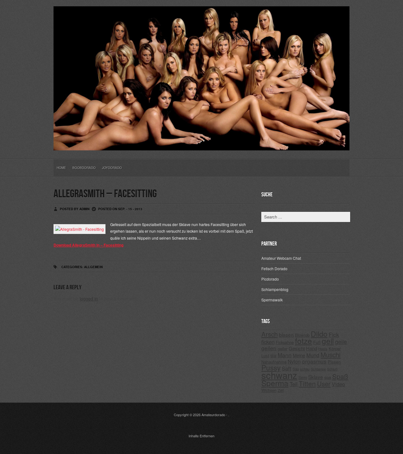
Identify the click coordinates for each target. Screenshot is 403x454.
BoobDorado (84, 168)
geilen (268, 348)
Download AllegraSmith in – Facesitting (88, 245)
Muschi (331, 354)
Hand (311, 348)
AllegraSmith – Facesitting (105, 194)
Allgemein (93, 267)
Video (338, 384)
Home (61, 168)
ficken (268, 342)
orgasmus (314, 361)
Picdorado (270, 279)
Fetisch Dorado (274, 268)
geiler (282, 349)
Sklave (315, 376)
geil (328, 340)
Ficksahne (285, 342)
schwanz (279, 374)
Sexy (302, 377)
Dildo (319, 333)
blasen (286, 334)
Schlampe (318, 368)
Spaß (340, 376)
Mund (312, 355)
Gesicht (297, 348)
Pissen (334, 361)
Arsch (269, 334)
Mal (273, 355)
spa (327, 377)
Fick (334, 334)
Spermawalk (272, 299)
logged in (89, 298)
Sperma (274, 382)
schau (304, 368)
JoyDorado (112, 168)
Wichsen (268, 390)
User (324, 383)
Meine (299, 355)
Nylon (294, 361)
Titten (307, 383)
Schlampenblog (274, 289)
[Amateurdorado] (201, 145)
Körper (335, 349)
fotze (303, 340)
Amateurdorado (213, 414)
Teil (294, 384)
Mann (285, 355)
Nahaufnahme (274, 362)
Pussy (271, 367)
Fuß (317, 342)
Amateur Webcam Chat (281, 258)
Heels (322, 348)
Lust (265, 355)
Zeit (281, 390)
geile (341, 342)
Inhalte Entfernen (201, 435)
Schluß (332, 369)
